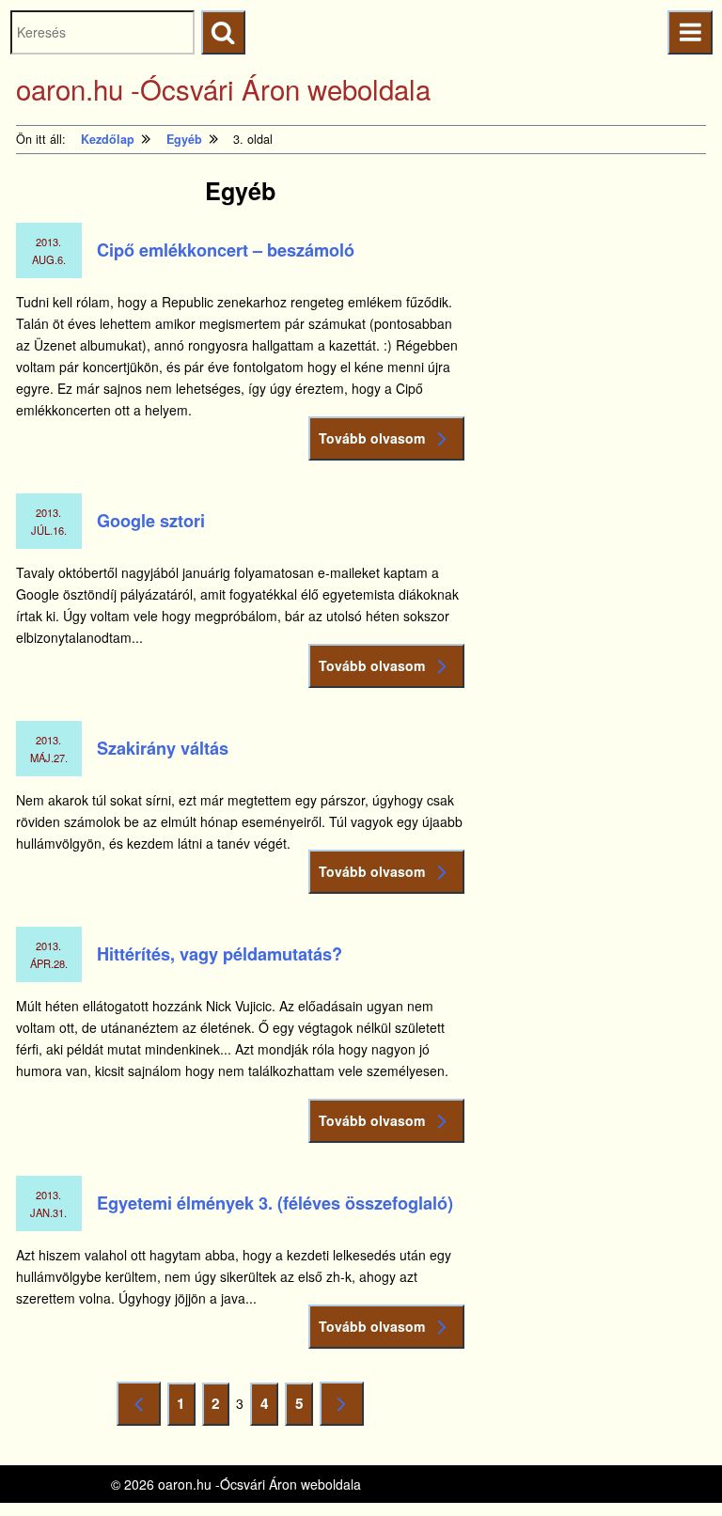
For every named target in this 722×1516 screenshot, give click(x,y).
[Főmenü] (689, 32)
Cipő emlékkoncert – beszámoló (225, 250)
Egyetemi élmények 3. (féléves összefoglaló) (275, 1203)
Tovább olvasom (372, 438)
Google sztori (151, 520)
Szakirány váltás (162, 748)
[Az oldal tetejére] (673, 1467)
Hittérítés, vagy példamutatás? (219, 954)
